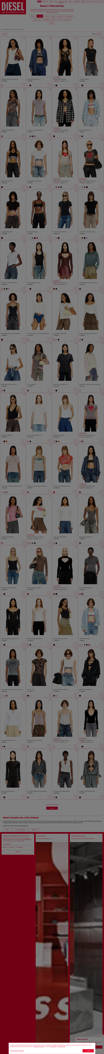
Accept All (88, 1050)
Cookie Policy (62, 1046)
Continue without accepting (17, 1050)
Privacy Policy (53, 1046)
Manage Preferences (39, 1046)
